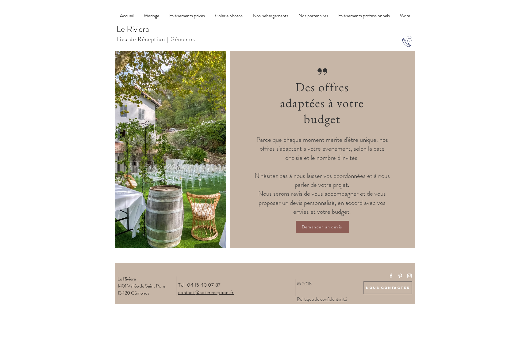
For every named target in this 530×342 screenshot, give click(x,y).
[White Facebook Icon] (391, 276)
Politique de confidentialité (322, 299)
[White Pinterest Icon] (400, 276)
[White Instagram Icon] (409, 276)
